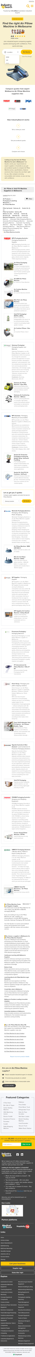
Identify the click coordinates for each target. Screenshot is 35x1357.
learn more (9, 1086)
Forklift (6, 1124)
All (3, 210)
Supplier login (17, 1268)
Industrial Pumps (5, 1328)
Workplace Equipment (24, 1341)
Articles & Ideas (5, 1240)
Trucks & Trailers (22, 1318)
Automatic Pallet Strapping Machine (20, 219)
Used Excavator (23, 1123)
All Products (7, 199)
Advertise (31, 1)
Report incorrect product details (19, 1056)
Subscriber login (17, 1273)
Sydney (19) (18, 212)
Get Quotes (26, 52)
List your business (17, 1263)
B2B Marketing (5, 1246)
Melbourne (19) (7, 214)
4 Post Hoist (7, 1103)
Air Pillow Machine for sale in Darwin (14, 1051)
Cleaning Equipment (6, 1289)
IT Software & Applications (8, 1336)
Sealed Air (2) (26, 208)
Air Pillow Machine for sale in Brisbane (14, 1045)
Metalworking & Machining (25, 1289)
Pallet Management (23, 1302)
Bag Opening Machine (23, 226)
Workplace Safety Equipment (26, 1343)
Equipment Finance (9, 1119)
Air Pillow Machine (9, 204)
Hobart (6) (24, 214)
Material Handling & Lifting (25, 1287)
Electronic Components (7, 1310)
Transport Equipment (23, 1315)
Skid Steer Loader (24, 1116)
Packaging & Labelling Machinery (10, 201)
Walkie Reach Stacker (25, 1128)
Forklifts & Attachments (7, 1315)
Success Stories (5, 1256)
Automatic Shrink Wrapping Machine (14, 221)
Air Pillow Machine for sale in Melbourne (15, 1036)
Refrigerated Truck (24, 1109)
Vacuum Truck (23, 1126)
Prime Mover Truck (24, 1107)
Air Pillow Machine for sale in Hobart (14, 1042)
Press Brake (22, 1104)
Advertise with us (5, 1254)
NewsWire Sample (6, 1251)
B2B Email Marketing (6, 1248)
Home (2, 1237)
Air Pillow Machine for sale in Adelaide (14, 1048)
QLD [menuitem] (7, 63)
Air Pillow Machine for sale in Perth (13, 1039)
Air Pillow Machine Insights (12, 232)
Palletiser (21, 1102)
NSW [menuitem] (7, 57)
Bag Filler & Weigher (16, 225)
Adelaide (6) (15, 215)
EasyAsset (20, 1191)
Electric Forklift (8, 1116)
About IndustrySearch (6, 1243)
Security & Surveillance (24, 1310)
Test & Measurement (23, 1313)
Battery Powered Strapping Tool (12, 228)
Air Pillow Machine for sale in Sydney (14, 1033)
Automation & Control (6, 1282)
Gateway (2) (16, 208)
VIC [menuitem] (7, 60)
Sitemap (3, 1259)
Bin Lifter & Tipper (9, 1105)
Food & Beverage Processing (8, 1313)
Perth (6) (16, 214)
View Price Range (27, 56)
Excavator (6, 1121)
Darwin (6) (25, 215)
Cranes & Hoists (5, 1302)
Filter (30, 199)
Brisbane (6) (6, 215)
